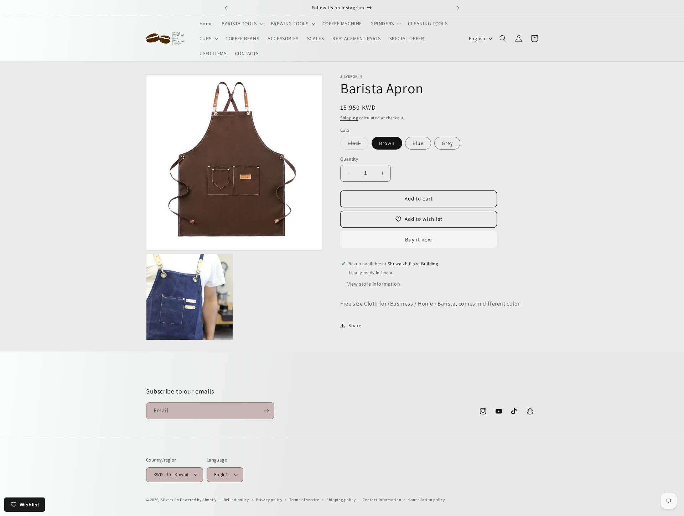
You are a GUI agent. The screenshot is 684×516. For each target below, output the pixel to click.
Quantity (349, 159)
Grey (447, 143)
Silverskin (170, 499)
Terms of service (304, 499)
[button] (241, 23)
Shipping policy (341, 499)
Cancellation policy (426, 499)
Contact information (382, 499)
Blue (418, 143)
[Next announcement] (458, 8)
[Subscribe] (266, 410)
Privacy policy (269, 499)
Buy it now (418, 239)
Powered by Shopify (198, 499)
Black (358, 145)
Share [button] (355, 325)
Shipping (349, 117)
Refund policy (236, 499)
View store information (373, 284)
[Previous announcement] (226, 8)
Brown (387, 143)
